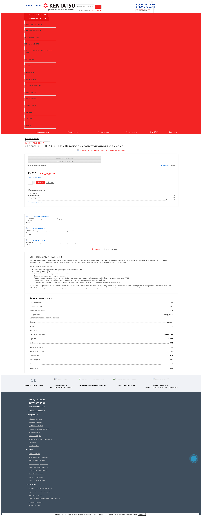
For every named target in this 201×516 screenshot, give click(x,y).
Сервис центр (131, 132)
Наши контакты (34, 432)
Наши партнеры (34, 505)
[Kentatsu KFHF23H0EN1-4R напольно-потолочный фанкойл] (101, 150)
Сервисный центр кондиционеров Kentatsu (44, 499)
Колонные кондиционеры (38, 471)
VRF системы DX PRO (36, 477)
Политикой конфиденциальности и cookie (122, 514)
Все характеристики (35, 202)
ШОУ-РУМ (154, 132)
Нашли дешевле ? (35, 178)
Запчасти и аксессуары (37, 481)
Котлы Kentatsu (74, 132)
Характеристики (110, 249)
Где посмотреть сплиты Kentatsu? (41, 489)
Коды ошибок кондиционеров (39, 492)
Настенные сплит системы (38, 457)
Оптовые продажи (35, 422)
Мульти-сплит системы (37, 460)
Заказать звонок (36, 410)
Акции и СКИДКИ (35, 436)
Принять (142, 514)
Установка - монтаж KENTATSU (40, 429)
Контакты (173, 132)
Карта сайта (33, 442)
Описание (96, 249)
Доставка (28, 5)
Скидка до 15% (48, 173)
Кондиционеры (42, 132)
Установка (38, 5)
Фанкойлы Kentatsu (36, 474)
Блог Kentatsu (34, 446)
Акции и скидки (104, 132)
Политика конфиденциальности (40, 439)
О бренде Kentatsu (35, 419)
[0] (134, 5)
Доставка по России (36, 426)
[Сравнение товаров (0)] (131, 4)
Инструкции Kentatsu (36, 495)
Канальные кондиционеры (38, 467)
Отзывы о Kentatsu (35, 502)
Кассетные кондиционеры (38, 464)
